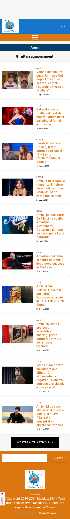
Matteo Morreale (47, 513)
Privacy (2, 500)
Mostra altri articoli (33, 442)
